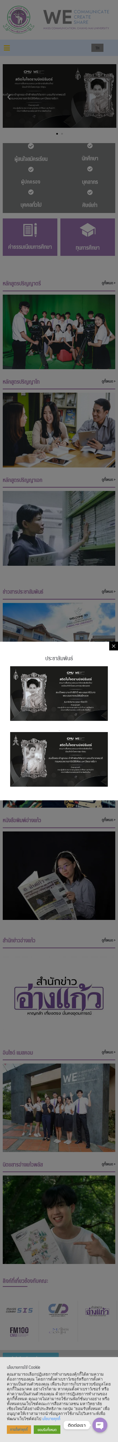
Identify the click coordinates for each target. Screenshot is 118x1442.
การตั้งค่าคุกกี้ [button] (19, 1429)
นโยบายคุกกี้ (51, 1418)
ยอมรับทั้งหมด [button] (47, 1429)
